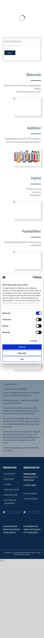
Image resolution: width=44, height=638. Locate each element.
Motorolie (34, 74)
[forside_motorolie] (27, 98)
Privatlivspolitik (30, 493)
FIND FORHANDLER (12, 41)
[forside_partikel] (27, 251)
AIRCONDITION (10, 494)
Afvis (22, 359)
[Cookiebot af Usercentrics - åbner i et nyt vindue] (33, 277)
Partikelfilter (31, 231)
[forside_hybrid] (27, 201)
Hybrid (36, 178)
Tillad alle (22, 347)
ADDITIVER (9, 479)
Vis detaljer (33, 341)
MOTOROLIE (9, 473)
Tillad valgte (22, 353)
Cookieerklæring (31, 498)
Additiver (34, 128)
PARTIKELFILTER (11, 489)
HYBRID (7, 484)
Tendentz (28, 554)
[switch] (39, 319)
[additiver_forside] (27, 148)
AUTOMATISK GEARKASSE (10, 502)
